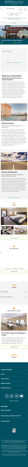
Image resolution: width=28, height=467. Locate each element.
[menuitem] (1, 8)
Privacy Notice (14, 443)
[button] (1, 2)
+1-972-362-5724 (19, 42)
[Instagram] (16, 396)
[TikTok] (12, 396)
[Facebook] (7, 396)
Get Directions (14, 271)
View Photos (14, 238)
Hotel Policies (17, 62)
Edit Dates (11, 15)
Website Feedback (14, 400)
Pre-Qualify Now (14, 4)
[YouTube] (21, 396)
